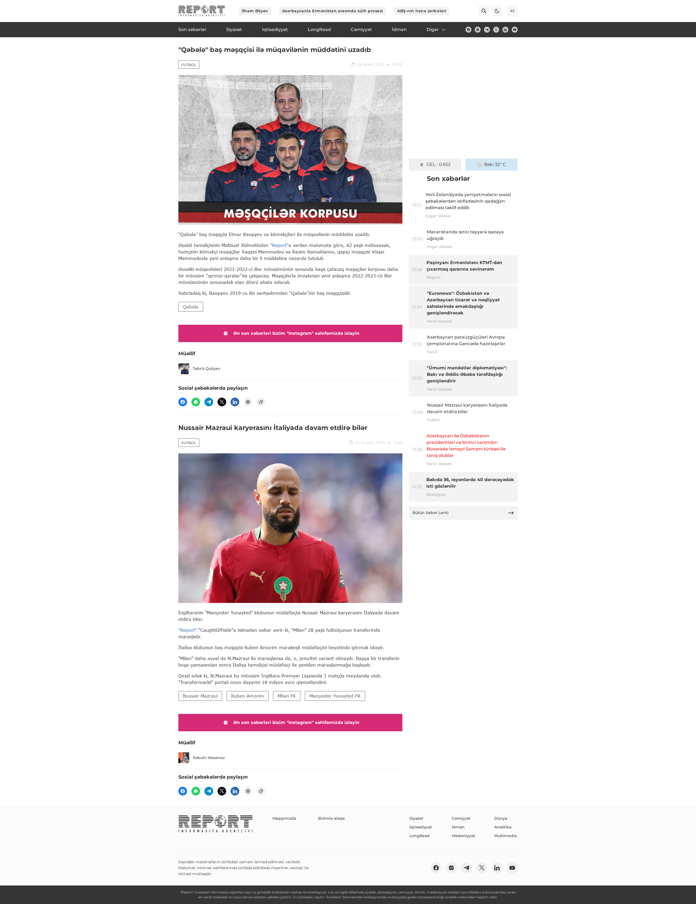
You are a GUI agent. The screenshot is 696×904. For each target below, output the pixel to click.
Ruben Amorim (247, 695)
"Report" (279, 245)
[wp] (195, 402)
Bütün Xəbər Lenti (430, 512)
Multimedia (505, 835)
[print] (248, 402)
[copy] (261, 402)
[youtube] (515, 30)
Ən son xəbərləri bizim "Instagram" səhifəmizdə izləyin (296, 333)
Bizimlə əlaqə (331, 818)
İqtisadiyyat (420, 827)
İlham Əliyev (255, 10)
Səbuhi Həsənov (209, 757)
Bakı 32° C (495, 164)
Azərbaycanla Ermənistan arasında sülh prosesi (332, 10)
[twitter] (496, 30)
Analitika (502, 827)
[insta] (478, 30)
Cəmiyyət (461, 818)
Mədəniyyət (463, 835)
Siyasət (416, 818)
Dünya (500, 818)
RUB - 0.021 (438, 164)
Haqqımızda (284, 818)
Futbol (188, 65)
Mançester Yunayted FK (335, 695)
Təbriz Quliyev (206, 368)
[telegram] (487, 30)
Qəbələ (190, 306)
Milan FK (287, 695)
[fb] (468, 30)
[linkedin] (505, 30)
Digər (433, 29)
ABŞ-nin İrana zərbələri (421, 10)
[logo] (201, 10)
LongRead (419, 835)
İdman (458, 827)
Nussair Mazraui (200, 695)
